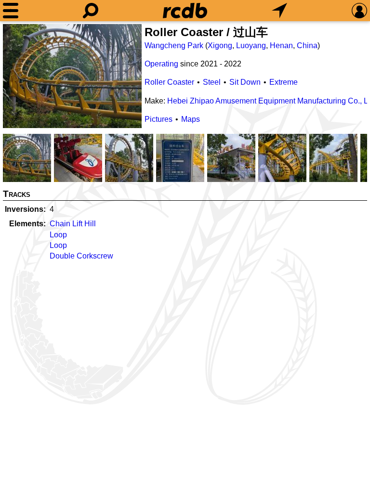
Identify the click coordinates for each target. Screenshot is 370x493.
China (307, 45)
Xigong (220, 45)
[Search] (90, 10)
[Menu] (10, 10)
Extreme (283, 82)
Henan (281, 45)
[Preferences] (359, 10)
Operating (161, 64)
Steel (212, 82)
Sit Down (245, 82)
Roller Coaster (169, 82)
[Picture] (72, 76)
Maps (190, 119)
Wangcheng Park (174, 45)
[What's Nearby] (279, 10)
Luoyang (251, 45)
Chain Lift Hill (73, 224)
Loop (58, 235)
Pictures (158, 119)
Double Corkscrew (81, 256)
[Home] (185, 10)
